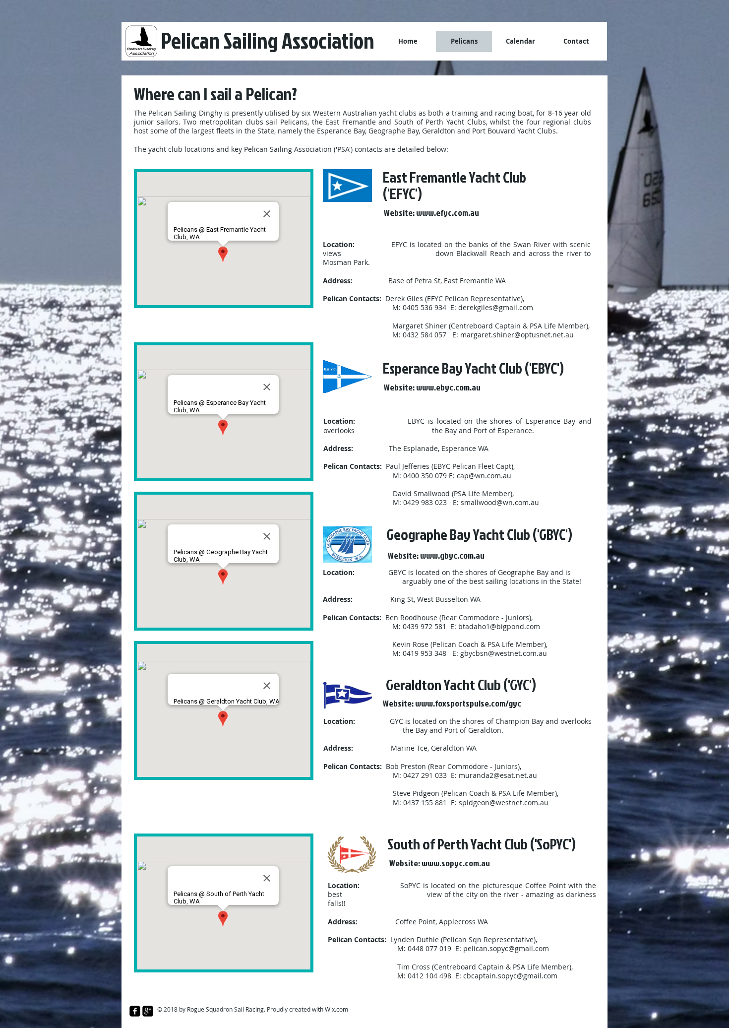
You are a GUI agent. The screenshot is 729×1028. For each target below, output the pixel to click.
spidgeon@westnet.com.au (503, 802)
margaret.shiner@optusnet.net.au (517, 334)
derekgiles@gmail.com (495, 307)
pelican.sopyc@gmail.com (506, 948)
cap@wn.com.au (484, 475)
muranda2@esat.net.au (498, 775)
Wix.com (336, 1009)
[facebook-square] (134, 1011)
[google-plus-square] (147, 1011)
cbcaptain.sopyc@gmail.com (510, 975)
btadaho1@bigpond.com (499, 626)
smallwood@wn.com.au (500, 502)
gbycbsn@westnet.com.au (503, 653)
